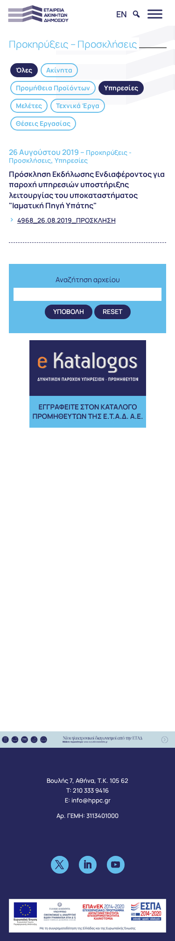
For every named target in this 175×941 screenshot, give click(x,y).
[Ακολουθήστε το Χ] (60, 865)
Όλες (24, 70)
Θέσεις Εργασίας (43, 123)
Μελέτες (29, 105)
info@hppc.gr (91, 800)
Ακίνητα (59, 70)
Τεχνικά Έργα (77, 105)
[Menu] (154, 13)
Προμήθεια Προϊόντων (53, 87)
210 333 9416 (91, 790)
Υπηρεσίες (121, 87)
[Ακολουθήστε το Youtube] (116, 865)
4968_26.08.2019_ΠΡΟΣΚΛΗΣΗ (66, 220)
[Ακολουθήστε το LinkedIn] (88, 865)
